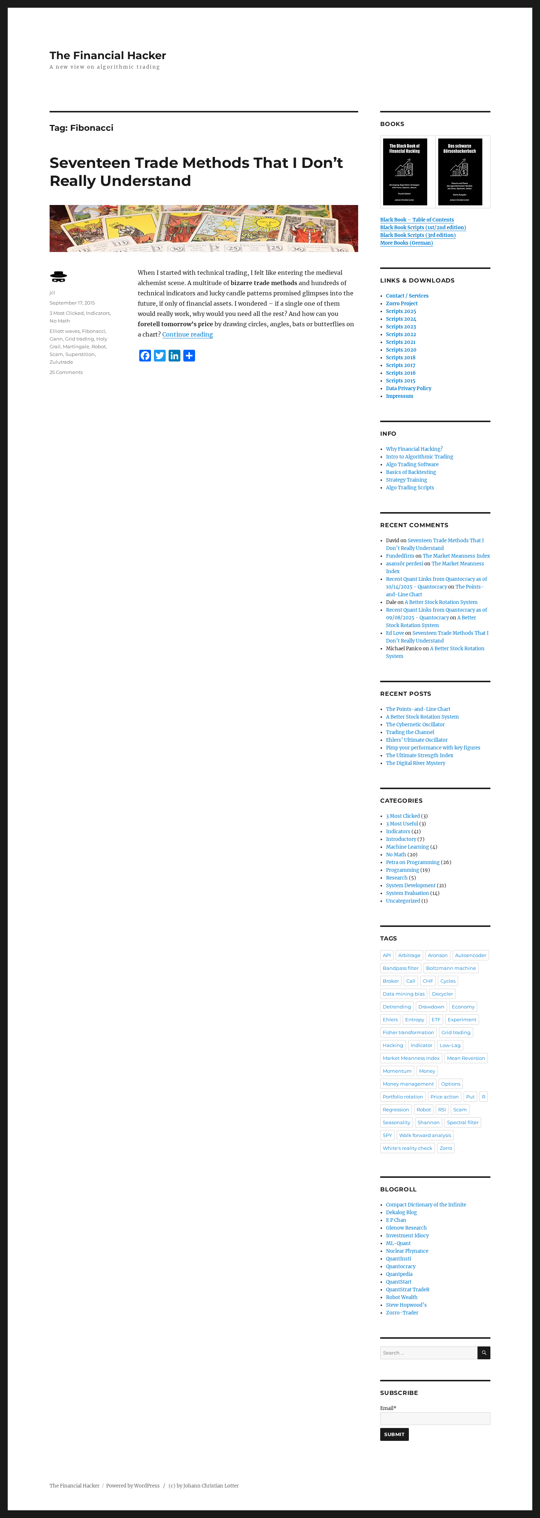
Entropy (414, 1019)
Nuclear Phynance (407, 1251)
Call (410, 981)
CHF (428, 981)
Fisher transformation (408, 1032)
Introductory (401, 839)
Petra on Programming (413, 862)
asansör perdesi (404, 564)
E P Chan (396, 1220)
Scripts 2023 (401, 327)
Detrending (397, 1007)
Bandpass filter (401, 968)
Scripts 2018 (400, 358)
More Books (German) (406, 243)
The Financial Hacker (108, 55)
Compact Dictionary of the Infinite (426, 1205)
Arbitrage (409, 955)
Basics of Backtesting (411, 472)
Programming (402, 870)
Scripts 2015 (400, 381)
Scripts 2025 (401, 311)
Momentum (397, 1071)
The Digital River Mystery (415, 763)
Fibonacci (93, 331)
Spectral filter (463, 1122)
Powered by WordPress (134, 1486)
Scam (56, 354)
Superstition (80, 354)
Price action (445, 1097)
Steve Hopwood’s (406, 1305)
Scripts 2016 (401, 373)
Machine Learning (407, 847)
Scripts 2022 (401, 334)
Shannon (429, 1122)
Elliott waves (65, 331)
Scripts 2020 (401, 350)
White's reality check (407, 1148)
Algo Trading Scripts (410, 488)
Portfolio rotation (403, 1097)
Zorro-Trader (402, 1313)
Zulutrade (61, 362)
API (387, 955)
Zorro (446, 1148)
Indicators (98, 313)
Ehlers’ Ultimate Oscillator (417, 740)
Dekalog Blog (401, 1212)
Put (470, 1097)
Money (427, 1071)
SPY (387, 1135)
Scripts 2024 (401, 319)
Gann (56, 339)
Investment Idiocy (407, 1236)
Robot (98, 346)
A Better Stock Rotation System (441, 602)
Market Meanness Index (411, 1058)
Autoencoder (470, 955)
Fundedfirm (400, 556)
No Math (60, 321)
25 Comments (66, 372)
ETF (436, 1019)
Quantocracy (400, 1266)
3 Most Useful (402, 824)
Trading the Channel (410, 732)
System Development (411, 885)
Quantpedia (399, 1274)
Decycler (442, 994)
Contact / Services (407, 296)
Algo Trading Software (412, 464)
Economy (463, 1007)
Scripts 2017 (400, 365)
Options (450, 1084)
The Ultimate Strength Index (419, 755)
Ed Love (395, 633)
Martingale (76, 346)
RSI (442, 1109)
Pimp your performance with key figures (433, 748)
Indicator (421, 1045)
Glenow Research (406, 1228)
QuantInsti (398, 1259)
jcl (52, 292)
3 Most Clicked (67, 313)
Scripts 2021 (400, 342)
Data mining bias (404, 994)
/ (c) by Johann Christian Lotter (201, 1486)
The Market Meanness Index (456, 556)
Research (397, 878)
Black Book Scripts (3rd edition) (418, 235)
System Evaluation (407, 893)
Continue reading (187, 334)
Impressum (399, 396)
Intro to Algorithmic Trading (419, 457)
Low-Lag (450, 1045)
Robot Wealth (402, 1297)
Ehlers (390, 1019)
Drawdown (431, 1007)
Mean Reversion (466, 1058)
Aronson (438, 955)
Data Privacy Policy (408, 388)
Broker (391, 981)
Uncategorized (403, 901)
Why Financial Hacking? (414, 449)
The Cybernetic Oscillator (415, 725)
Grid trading (79, 339)
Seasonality (396, 1122)
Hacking (393, 1045)
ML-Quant (398, 1243)
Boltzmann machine (451, 968)
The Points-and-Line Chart (418, 709)
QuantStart (398, 1282)
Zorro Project (402, 304)
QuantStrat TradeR (407, 1290)
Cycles (448, 981)
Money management (408, 1084)
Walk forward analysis (425, 1135)
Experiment (462, 1019)
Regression (396, 1109)
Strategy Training (406, 480)
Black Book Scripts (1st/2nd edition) (423, 227)
